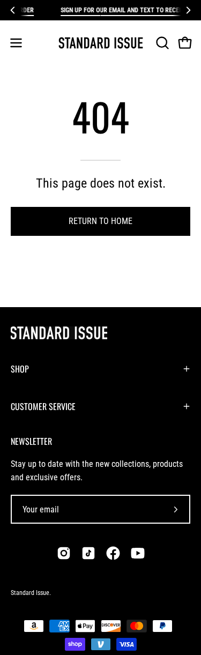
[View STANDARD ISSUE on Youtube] (138, 553)
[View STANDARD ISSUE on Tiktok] (88, 553)
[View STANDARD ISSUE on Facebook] (113, 553)
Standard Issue (30, 593)
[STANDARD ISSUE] (101, 42)
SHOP (20, 368)
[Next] (188, 10)
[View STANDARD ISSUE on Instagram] (64, 553)
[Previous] (13, 10)
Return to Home (100, 221)
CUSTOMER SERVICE (43, 406)
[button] (161, 42)
